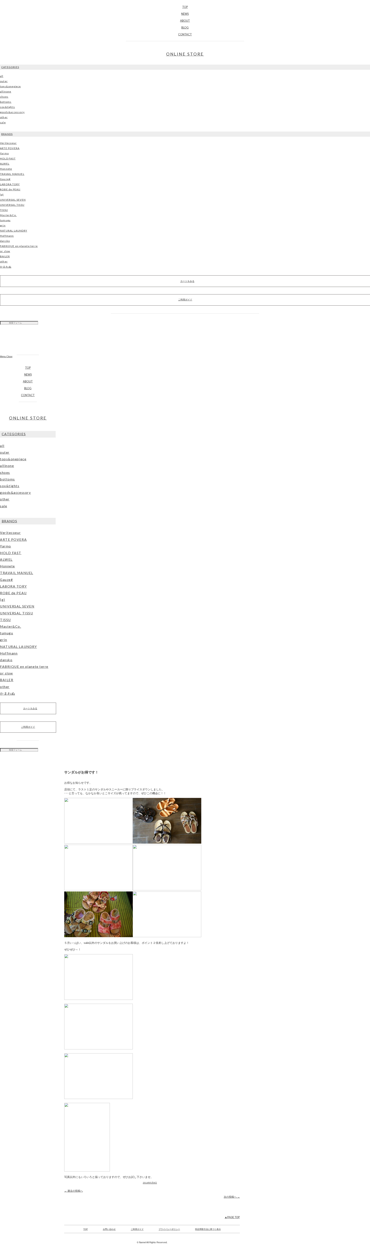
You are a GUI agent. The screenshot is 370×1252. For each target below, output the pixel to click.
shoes (4, 96)
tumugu (5, 220)
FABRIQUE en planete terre (19, 246)
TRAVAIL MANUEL (12, 174)
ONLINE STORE (185, 54)
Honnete (6, 168)
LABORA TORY (10, 184)
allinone (5, 91)
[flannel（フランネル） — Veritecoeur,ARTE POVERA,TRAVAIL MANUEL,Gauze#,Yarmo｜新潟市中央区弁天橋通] (28, 342)
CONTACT (185, 34)
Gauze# (5, 179)
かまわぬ (5, 266)
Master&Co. (8, 215)
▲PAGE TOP (232, 1217)
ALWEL (4, 163)
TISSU (4, 210)
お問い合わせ (109, 1229)
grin (3, 225)
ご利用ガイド (28, 727)
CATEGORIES (10, 67)
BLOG (185, 27)
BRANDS (7, 134)
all (1, 76)
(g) (2, 194)
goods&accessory (12, 112)
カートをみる (30, 708)
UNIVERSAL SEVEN (13, 199)
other (4, 117)
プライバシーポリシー (169, 1229)
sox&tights (7, 107)
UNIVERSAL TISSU (12, 204)
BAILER (5, 256)
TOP (185, 7)
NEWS (185, 13)
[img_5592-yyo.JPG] (132, 936)
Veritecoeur (8, 143)
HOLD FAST (8, 158)
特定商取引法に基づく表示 (208, 1229)
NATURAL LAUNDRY (13, 230)
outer (4, 81)
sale (3, 122)
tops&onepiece (10, 86)
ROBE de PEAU (10, 189)
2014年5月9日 (150, 1183)
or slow (5, 251)
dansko (5, 241)
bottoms (5, 101)
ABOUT (185, 20)
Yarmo (4, 153)
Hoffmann (7, 235)
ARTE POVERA (9, 148)
